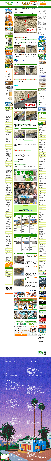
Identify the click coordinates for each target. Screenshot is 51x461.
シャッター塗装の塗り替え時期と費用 (8, 226)
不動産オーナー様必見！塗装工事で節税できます (42, 181)
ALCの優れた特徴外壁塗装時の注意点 (8, 251)
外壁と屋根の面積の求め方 (9, 253)
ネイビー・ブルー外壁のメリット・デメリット (42, 244)
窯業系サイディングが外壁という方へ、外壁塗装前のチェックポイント (34, 455)
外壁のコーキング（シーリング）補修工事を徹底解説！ (33, 389)
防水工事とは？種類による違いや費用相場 (9, 234)
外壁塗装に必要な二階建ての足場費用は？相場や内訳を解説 (33, 423)
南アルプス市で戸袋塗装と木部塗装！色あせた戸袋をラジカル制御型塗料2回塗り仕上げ (42, 27)
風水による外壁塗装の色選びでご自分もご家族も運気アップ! (12, 388)
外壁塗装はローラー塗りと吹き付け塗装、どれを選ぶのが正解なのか (13, 424)
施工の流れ (28, 6)
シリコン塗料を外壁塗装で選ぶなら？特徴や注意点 (9, 149)
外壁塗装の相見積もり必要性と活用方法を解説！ (42, 136)
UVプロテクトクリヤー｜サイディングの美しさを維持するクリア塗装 (34, 436)
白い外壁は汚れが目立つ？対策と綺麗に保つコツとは (42, 251)
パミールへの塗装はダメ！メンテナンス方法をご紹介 (42, 225)
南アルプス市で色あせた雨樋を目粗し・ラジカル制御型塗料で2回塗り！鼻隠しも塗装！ (42, 32)
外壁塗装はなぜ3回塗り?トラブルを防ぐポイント (8, 175)
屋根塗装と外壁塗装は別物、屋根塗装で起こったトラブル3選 (12, 420)
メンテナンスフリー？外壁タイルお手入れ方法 (42, 204)
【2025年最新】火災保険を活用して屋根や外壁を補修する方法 (34, 375)
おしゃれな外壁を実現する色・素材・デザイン (42, 242)
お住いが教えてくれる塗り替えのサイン (8, 117)
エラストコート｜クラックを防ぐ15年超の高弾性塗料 (33, 435)
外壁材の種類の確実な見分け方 (41, 157)
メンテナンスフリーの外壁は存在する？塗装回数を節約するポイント (13, 404)
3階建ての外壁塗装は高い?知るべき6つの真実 (42, 153)
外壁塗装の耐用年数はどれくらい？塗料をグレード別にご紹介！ (13, 407)
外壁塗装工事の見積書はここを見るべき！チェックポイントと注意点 (34, 372)
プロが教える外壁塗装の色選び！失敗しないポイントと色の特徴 (13, 382)
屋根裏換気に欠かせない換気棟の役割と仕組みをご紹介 (12, 437)
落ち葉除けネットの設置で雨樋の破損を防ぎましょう (32, 405)
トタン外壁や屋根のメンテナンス (8, 207)
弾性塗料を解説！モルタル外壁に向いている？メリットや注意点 (13, 454)
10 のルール (7, 368)
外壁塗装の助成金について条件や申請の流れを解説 (32, 387)
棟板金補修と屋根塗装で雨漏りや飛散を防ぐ (8, 230)
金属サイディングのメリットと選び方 (8, 205)
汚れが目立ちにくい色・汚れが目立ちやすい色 (43, 68)
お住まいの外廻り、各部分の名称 (9, 402)
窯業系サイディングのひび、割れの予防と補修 (42, 195)
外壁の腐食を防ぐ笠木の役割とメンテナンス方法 (9, 188)
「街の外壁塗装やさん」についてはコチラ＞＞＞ (21, 61)
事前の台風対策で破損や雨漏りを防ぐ (41, 232)
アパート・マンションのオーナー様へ (42, 117)
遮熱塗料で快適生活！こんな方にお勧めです (32, 433)
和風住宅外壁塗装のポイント (41, 206)
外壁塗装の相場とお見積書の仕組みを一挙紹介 (32, 371)
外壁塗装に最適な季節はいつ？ (8, 143)
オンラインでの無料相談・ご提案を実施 (42, 125)
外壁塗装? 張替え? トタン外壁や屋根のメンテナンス (32, 391)
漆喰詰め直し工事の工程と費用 (41, 208)
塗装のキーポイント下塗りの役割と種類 (41, 170)
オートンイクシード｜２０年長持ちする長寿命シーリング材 (33, 440)
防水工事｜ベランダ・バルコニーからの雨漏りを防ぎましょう (33, 385)
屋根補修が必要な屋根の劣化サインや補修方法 (8, 196)
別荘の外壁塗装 (28, 420)
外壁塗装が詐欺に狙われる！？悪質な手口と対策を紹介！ (12, 418)
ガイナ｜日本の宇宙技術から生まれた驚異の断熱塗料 (32, 438)
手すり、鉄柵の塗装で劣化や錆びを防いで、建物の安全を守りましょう (34, 409)
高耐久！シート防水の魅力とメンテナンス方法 (8, 241)
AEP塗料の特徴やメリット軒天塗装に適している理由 (42, 270)
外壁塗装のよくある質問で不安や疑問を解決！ (42, 128)
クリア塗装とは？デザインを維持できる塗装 (9, 151)
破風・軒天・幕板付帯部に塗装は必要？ (8, 177)
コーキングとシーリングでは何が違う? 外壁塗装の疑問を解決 (12, 425)
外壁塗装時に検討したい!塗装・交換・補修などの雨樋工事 (33, 403)
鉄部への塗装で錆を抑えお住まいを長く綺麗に (8, 215)
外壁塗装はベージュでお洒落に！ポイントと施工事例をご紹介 (12, 451)
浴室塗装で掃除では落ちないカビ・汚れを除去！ (32, 411)
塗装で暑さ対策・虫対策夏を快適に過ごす (8, 154)
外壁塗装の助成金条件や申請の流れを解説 (42, 130)
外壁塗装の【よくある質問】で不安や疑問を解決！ (11, 381)
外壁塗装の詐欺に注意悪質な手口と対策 (42, 145)
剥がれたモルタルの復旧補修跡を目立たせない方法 (9, 162)
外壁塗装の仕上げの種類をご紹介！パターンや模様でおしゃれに (13, 456)
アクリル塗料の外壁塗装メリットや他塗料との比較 (9, 145)
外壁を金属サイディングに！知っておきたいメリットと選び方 (33, 390)
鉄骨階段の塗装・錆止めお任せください (8, 217)
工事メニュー (23, 6)
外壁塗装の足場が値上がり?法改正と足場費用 (42, 185)
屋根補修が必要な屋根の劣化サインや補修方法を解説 (32, 406)
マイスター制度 (7, 369)
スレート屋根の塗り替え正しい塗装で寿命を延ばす (9, 198)
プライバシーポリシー (8, 278)
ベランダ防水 (8, 45)
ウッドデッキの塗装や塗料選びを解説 (8, 222)
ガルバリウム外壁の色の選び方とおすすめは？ (11, 406)
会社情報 (7, 372)
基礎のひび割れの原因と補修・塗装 (41, 236)
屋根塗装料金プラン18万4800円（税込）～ (31, 368)
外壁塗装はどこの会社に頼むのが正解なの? (10, 422)
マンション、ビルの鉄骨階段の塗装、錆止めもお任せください (33, 408)
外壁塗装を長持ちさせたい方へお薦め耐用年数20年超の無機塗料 (34, 450)
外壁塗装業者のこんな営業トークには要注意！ (42, 189)
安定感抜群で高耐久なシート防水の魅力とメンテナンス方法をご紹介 (13, 436)
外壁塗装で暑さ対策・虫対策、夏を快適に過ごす (32, 421)
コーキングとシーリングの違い (9, 249)
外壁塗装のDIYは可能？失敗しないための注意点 (42, 191)
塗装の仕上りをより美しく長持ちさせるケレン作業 (9, 166)
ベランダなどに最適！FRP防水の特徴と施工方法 (9, 236)
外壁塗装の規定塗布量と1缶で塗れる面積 (42, 215)
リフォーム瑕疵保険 (8, 367)
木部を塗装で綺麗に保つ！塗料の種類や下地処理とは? (42, 223)
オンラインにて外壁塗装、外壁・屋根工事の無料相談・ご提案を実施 (34, 386)
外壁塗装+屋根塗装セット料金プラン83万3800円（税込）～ (33, 369)
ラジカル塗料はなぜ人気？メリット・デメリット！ (42, 268)
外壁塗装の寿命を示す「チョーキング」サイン (8, 156)
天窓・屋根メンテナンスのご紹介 (8, 185)
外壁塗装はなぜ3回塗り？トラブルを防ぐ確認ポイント (12, 416)
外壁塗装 (8, 39)
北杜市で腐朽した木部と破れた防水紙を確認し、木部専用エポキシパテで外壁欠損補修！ (31, 269)
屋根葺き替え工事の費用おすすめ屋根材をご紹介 (8, 132)
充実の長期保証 (7, 370)
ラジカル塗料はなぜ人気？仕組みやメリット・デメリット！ (12, 455)
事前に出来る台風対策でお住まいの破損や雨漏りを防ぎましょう (13, 442)
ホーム (7, 6)
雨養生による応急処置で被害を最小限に (42, 234)
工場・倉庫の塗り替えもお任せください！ (42, 115)
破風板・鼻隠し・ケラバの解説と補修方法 (9, 179)
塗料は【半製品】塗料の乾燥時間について (8, 247)
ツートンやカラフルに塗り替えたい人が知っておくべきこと (43, 73)
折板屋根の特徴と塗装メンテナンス (8, 209)
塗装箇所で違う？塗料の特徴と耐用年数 (42, 168)
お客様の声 (17, 6)
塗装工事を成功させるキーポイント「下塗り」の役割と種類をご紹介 (34, 452)
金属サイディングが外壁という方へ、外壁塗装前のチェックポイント (34, 456)
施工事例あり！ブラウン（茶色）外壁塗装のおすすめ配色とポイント (13, 452)
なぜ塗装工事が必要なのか (9, 112)
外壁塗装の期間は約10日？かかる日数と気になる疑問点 (12, 389)
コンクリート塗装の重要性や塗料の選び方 (8, 228)
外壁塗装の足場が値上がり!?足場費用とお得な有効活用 (33, 422)
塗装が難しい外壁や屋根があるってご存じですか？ (42, 193)
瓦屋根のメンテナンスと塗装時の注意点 (8, 211)
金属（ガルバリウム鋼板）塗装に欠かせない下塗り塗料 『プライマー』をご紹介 (35, 453)
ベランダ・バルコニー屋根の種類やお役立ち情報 (9, 232)
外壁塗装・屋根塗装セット (8, 43)
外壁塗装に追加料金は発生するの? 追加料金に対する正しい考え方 (34, 388)
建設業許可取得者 (8, 276)
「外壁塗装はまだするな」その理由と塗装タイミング (9, 123)
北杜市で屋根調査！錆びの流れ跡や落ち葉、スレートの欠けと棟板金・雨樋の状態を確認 (42, 16)
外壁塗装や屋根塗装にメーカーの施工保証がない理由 (42, 179)
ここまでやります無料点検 (38, 7)
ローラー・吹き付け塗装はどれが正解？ (41, 212)
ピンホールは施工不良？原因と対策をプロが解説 (8, 164)
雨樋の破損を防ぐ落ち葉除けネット (8, 194)
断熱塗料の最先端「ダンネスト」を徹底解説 (42, 229)
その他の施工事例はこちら (34, 233)
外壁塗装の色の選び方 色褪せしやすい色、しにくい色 (11, 383)
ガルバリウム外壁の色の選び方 (41, 164)
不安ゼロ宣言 (7, 371)
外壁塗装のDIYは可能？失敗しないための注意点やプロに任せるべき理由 (13, 400)
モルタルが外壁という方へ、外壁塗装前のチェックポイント (33, 454)
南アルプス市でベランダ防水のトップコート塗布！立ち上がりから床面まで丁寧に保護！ (42, 34)
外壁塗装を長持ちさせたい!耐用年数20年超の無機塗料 (42, 176)
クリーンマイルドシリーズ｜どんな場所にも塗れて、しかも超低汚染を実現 (35, 439)
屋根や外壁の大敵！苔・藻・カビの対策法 (42, 219)
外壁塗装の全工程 (8, 121)
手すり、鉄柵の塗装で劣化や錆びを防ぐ (8, 219)
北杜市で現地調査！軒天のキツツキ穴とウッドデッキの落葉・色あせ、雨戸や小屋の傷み (42, 19)
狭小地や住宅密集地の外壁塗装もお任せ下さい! (9, 202)
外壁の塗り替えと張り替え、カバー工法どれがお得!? (42, 155)
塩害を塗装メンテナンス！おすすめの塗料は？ (9, 245)
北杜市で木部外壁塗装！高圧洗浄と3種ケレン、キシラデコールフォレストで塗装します (31, 257)
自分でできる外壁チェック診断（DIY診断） (10, 399)
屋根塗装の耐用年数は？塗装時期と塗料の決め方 (42, 240)
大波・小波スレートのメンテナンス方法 (8, 260)
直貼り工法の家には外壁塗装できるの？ (41, 198)
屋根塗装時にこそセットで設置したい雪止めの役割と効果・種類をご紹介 (35, 404)
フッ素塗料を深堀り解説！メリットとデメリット (42, 257)
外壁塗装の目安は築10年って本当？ (8, 119)
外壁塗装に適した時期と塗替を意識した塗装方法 (8, 141)
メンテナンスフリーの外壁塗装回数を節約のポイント (42, 159)
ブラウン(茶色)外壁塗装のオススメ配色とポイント (42, 255)
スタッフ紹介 (7, 272)
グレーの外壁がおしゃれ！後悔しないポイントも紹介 (42, 246)
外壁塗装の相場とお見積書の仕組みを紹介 (42, 138)
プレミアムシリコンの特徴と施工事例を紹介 (42, 263)
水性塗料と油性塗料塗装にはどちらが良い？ (42, 202)
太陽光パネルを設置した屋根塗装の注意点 (42, 221)
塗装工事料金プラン (33, 7)
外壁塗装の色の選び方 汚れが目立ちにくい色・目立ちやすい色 (12, 384)
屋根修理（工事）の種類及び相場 (8, 130)
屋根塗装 (8, 41)
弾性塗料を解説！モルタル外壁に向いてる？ (42, 259)
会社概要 (43, 6)
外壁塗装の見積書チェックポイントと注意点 (42, 140)
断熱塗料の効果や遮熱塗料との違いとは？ (42, 227)
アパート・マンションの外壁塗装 (30, 419)
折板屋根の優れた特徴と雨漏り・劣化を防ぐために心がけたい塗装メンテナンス (35, 392)
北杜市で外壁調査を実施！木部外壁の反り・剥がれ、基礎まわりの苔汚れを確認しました (31, 280)
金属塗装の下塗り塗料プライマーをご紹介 (42, 172)
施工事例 (12, 6)
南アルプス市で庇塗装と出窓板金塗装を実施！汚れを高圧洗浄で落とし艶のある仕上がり (42, 24)
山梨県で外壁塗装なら (8, 274)
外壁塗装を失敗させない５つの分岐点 (42, 132)
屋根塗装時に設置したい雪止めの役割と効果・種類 (9, 192)
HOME (15, 8)
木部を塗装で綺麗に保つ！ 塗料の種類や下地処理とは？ (12, 439)
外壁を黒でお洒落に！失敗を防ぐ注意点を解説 (42, 249)
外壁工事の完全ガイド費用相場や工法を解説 (8, 126)
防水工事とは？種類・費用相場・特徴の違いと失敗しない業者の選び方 (13, 433)
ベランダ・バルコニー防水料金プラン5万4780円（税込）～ (33, 370)
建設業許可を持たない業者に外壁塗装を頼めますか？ (11, 375)
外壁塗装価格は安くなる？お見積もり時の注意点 (9, 128)
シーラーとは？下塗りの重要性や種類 (42, 174)
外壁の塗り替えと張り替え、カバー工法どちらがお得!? (12, 401)
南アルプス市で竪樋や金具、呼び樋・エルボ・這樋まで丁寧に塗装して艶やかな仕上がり (42, 29)
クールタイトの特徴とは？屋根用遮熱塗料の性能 (42, 266)
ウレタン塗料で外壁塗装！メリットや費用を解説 (9, 147)
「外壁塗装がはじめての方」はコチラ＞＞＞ (20, 60)
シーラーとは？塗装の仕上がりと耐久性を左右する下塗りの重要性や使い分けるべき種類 (36, 451)
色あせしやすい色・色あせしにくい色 (42, 70)
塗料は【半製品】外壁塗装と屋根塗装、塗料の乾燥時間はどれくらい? (13, 423)
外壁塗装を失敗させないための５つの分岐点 (10, 386)
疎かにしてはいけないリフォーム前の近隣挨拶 (42, 149)
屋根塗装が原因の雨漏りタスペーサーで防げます (8, 200)
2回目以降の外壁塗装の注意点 (41, 166)
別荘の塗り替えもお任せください (42, 119)
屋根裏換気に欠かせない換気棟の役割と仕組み (8, 243)
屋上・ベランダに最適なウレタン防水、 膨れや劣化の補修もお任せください (14, 435)
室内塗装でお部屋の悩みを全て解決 (31, 384)
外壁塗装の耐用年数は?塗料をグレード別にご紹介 (9, 139)
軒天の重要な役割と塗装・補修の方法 (8, 181)
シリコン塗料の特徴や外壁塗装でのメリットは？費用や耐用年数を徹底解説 (35, 441)
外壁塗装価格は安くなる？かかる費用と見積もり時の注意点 (33, 373)
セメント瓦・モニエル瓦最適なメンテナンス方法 (8, 213)
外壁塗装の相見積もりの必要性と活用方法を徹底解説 (11, 417)
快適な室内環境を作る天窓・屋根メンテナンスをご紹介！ (33, 401)
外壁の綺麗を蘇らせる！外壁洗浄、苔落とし (42, 217)
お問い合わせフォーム (29, 210)
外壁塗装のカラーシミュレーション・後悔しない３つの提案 (12, 387)
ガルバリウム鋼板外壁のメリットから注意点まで (42, 162)
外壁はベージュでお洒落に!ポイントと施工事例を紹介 (42, 253)
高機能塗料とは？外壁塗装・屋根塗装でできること (9, 169)
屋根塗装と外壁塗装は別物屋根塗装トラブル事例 (9, 171)
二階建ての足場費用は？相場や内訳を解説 (42, 187)
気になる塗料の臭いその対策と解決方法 (41, 151)
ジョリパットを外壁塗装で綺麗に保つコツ (42, 210)
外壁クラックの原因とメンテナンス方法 (8, 158)
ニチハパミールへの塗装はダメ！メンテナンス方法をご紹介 (12, 440)
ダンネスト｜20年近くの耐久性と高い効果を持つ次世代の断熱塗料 (34, 437)
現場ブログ (17, 8)
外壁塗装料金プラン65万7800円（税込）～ (31, 367)
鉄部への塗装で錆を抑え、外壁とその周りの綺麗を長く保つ (33, 407)
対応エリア (7, 373)
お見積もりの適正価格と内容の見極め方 (42, 142)
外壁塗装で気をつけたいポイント (8, 173)
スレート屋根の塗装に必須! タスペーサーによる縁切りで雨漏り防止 (13, 421)
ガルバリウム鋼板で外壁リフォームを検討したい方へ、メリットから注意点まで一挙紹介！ (16, 405)
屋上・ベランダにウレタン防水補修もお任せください (9, 239)
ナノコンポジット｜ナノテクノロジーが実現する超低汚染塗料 (33, 434)
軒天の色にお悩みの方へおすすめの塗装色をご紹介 (9, 183)
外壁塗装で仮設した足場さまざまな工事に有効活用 (42, 183)
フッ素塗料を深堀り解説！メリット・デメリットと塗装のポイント (13, 453)
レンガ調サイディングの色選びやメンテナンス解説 (9, 160)
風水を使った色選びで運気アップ (42, 65)
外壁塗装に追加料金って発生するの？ (41, 134)
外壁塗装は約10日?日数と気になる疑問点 (42, 147)
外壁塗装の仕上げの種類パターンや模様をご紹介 (42, 261)
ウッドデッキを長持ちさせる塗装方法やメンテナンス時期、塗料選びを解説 (35, 410)
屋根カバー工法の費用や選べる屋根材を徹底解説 (8, 134)
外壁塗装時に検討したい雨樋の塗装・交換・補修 (8, 190)
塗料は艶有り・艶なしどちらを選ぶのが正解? (42, 200)
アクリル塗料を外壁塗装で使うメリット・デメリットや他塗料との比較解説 (35, 442)
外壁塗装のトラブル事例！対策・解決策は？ (42, 238)
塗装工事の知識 (7, 110)
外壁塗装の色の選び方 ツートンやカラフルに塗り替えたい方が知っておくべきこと (15, 385)
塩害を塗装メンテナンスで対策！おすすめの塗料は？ (11, 438)
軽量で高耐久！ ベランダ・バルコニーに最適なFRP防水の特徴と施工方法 (14, 434)
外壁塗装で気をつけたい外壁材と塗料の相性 (8, 258)
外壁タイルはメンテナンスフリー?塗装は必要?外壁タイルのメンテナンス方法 (35, 393)
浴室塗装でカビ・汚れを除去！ (8, 224)
